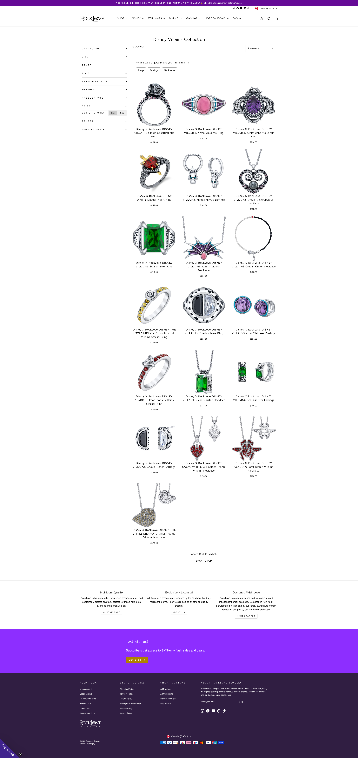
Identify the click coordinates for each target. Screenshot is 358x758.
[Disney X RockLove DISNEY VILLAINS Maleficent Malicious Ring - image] (253, 104)
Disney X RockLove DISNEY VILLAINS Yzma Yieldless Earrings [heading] (253, 331)
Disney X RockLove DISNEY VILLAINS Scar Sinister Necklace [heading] (203, 398)
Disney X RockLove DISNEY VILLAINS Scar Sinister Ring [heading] (154, 264)
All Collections (166, 694)
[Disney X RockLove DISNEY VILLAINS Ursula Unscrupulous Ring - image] (154, 104)
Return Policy (126, 699)
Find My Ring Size (88, 699)
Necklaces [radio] (169, 70)
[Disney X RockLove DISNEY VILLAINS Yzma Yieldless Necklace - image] (203, 238)
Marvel (174, 18)
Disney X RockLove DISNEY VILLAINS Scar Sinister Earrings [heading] (253, 398)
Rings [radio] (141, 70)
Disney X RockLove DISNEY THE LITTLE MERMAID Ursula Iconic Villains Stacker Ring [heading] (154, 333)
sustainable (111, 612)
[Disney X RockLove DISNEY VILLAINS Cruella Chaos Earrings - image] (154, 438)
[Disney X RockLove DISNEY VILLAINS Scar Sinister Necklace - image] (203, 372)
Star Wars (155, 18)
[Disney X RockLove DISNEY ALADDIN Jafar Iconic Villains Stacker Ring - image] (154, 372)
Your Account (86, 689)
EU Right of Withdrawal (130, 703)
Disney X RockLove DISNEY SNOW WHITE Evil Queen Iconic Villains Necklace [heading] (203, 466)
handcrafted (246, 616)
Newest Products (168, 699)
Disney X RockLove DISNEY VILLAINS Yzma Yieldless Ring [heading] (203, 130)
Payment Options (87, 713)
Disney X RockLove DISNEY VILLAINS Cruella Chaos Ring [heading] (204, 331)
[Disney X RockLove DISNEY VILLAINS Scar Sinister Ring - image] (154, 238)
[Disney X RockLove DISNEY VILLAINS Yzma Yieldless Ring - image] (203, 104)
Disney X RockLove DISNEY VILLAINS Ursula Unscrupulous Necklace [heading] (253, 199)
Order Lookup (86, 694)
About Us (179, 612)
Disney (136, 18)
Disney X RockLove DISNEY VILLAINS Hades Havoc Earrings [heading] (204, 197)
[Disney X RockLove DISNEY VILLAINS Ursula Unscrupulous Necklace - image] (253, 171)
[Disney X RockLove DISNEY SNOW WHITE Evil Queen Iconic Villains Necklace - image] (203, 438)
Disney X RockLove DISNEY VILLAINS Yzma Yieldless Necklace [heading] (204, 266)
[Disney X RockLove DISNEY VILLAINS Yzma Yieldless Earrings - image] (253, 305)
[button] (10, 748)
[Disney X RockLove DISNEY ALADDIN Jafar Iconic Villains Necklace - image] (253, 438)
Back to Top (204, 560)
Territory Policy (126, 694)
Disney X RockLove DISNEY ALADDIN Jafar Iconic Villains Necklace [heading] (253, 466)
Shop (121, 18)
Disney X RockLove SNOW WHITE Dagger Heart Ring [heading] (154, 197)
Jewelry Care (85, 703)
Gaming (192, 18)
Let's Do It (137, 660)
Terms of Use (126, 713)
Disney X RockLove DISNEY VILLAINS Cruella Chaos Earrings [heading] (154, 464)
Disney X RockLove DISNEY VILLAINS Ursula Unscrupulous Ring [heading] (154, 132)
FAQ (236, 18)
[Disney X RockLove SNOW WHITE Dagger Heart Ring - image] (154, 171)
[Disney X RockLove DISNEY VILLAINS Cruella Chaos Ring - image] (203, 305)
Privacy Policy (126, 708)
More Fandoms (215, 18)
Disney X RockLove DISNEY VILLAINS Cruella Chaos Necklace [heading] (253, 264)
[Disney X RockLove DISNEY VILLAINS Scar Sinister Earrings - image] (253, 372)
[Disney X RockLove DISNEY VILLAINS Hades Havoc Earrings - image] (203, 171)
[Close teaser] (20, 754)
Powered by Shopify (87, 744)
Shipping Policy (127, 689)
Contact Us (85, 708)
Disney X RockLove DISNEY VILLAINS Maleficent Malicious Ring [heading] (253, 132)
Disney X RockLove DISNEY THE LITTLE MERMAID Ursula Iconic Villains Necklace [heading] (154, 533)
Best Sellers (165, 703)
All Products (165, 689)
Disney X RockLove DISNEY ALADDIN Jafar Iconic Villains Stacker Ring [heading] (154, 400)
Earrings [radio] (154, 70)
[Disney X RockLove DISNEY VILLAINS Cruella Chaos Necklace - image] (253, 238)
